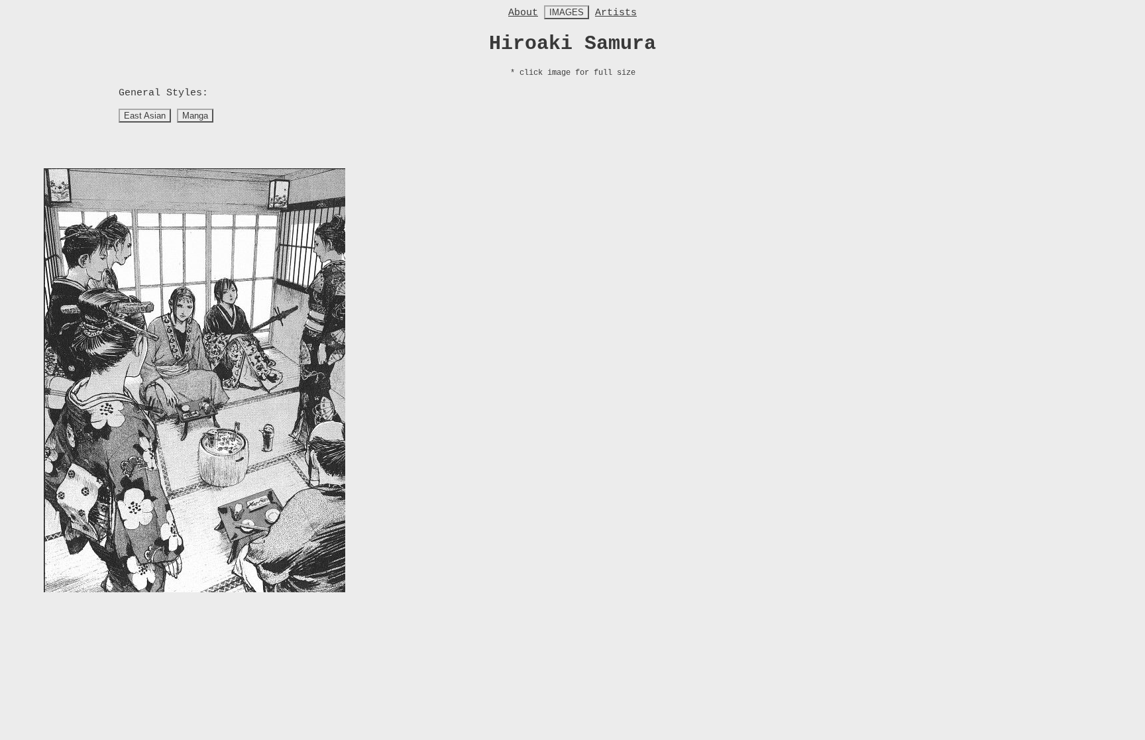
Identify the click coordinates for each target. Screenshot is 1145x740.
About (523, 13)
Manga (195, 116)
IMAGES (566, 12)
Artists (616, 13)
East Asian (145, 116)
